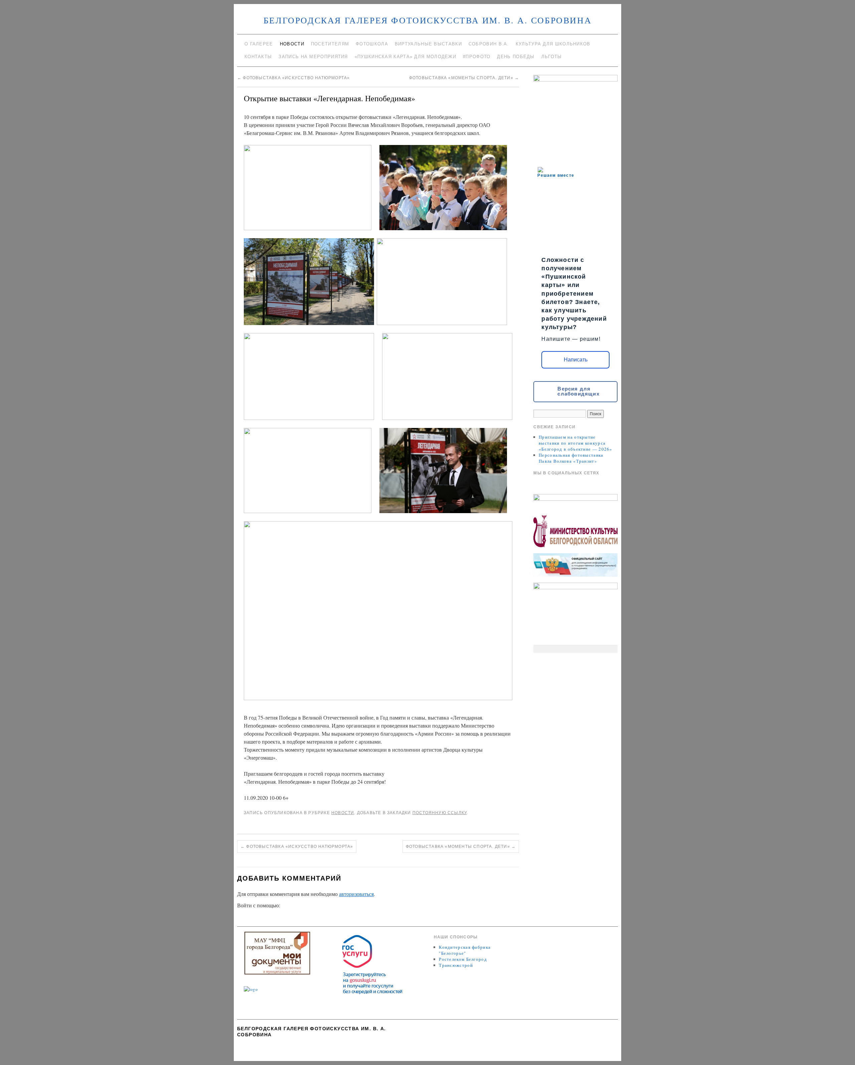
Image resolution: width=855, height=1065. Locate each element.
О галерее (258, 43)
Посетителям (330, 43)
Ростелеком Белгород (463, 959)
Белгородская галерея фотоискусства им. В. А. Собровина (427, 20)
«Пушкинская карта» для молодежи (405, 56)
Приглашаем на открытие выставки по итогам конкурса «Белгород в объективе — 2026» (576, 443)
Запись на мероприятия (313, 56)
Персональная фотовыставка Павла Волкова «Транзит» (571, 458)
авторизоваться (356, 893)
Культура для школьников (553, 43)
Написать (575, 359)
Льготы (551, 56)
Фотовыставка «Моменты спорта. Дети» (464, 77)
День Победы (515, 56)
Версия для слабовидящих (578, 391)
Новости (292, 43)
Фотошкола (372, 43)
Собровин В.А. (489, 43)
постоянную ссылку (439, 812)
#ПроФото (476, 56)
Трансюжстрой (456, 965)
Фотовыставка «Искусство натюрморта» (293, 77)
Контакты (258, 56)
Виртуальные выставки (428, 43)
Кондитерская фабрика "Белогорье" (465, 950)
